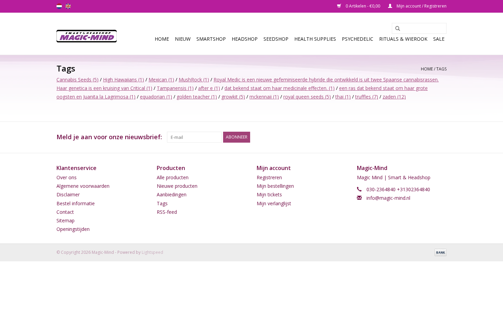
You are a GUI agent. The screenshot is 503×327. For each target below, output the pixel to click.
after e (209, 88)
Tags (441, 69)
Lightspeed (152, 252)
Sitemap (65, 220)
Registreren (269, 177)
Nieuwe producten (177, 186)
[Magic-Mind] (88, 33)
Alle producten (173, 177)
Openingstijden (73, 229)
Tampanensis (175, 88)
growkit (233, 96)
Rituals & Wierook (403, 39)
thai (343, 96)
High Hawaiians (123, 79)
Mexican (161, 79)
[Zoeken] (395, 29)
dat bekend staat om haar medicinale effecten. (279, 88)
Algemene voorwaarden (82, 186)
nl (59, 6)
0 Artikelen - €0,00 (363, 6)
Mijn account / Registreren (421, 6)
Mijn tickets (269, 194)
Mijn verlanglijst (274, 203)
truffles (366, 96)
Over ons (66, 177)
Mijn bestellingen (275, 186)
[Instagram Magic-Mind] (441, 137)
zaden (394, 96)
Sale (438, 39)
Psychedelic (357, 39)
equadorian (156, 96)
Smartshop (211, 39)
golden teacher (197, 96)
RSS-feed (167, 212)
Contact (65, 212)
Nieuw (183, 39)
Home (162, 39)
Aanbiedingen (171, 194)
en (68, 6)
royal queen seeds (307, 96)
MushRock (194, 79)
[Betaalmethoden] (439, 252)
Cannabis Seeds (77, 79)
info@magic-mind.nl (388, 198)
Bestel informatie (75, 203)
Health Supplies (315, 39)
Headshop (245, 39)
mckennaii (264, 96)
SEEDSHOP (275, 39)
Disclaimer (68, 194)
